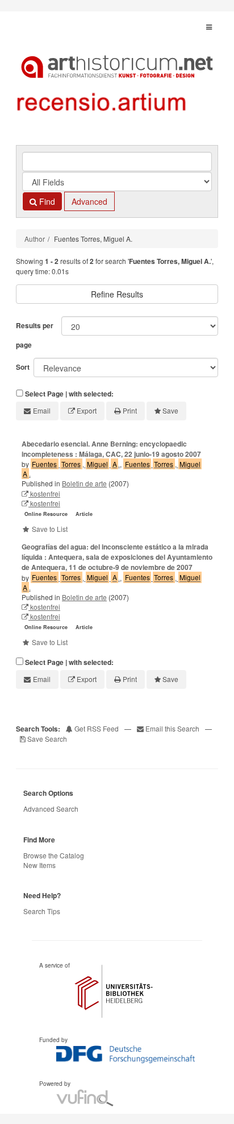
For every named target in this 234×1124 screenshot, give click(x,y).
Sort (23, 367)
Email (42, 410)
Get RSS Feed (96, 728)
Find (46, 201)
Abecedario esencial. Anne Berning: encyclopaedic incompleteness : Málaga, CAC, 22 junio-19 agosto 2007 (111, 449)
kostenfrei (44, 493)
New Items (39, 865)
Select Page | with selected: (69, 394)
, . (76, 464)
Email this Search (172, 728)
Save (170, 410)
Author (34, 238)
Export (87, 410)
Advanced (89, 201)
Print (130, 410)
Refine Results (117, 294)
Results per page (34, 335)
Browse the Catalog (53, 855)
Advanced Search (50, 808)
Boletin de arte (84, 483)
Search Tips (41, 911)
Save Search (46, 738)
